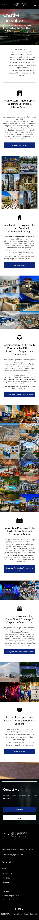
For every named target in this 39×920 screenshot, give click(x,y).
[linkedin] (7, 4)
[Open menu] (35, 5)
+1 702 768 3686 (11, 899)
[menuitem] (19, 868)
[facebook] (3, 4)
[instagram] (5, 4)
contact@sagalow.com (10, 896)
